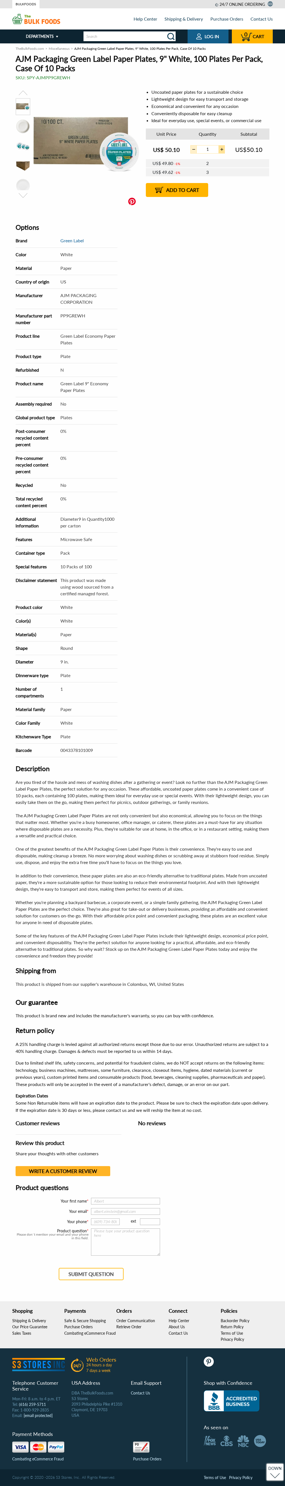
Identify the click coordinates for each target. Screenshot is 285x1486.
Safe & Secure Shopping (85, 1320)
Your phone (77, 1221)
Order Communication (135, 1320)
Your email (78, 1211)
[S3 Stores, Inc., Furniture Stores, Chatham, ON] (231, 1400)
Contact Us (261, 18)
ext (133, 1221)
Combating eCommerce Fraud (90, 1333)
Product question (72, 1231)
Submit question (91, 1274)
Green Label (72, 240)
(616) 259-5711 (32, 1404)
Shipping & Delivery (183, 18)
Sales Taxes (21, 1333)
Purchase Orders (226, 18)
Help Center (145, 18)
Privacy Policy (232, 1339)
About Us (177, 1326)
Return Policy (232, 1326)
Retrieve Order (128, 1326)
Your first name (74, 1201)
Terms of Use (232, 1333)
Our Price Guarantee (29, 1326)
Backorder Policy (235, 1320)
